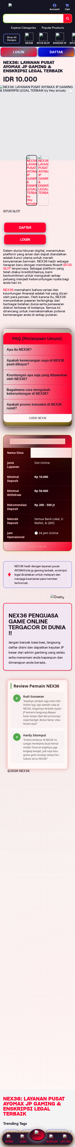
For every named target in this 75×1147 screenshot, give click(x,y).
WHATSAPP (52, 1141)
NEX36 (8, 290)
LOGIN (19, 52)
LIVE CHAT (65, 1141)
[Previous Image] (3, 123)
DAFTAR (56, 52)
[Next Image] (71, 123)
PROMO (9, 1141)
